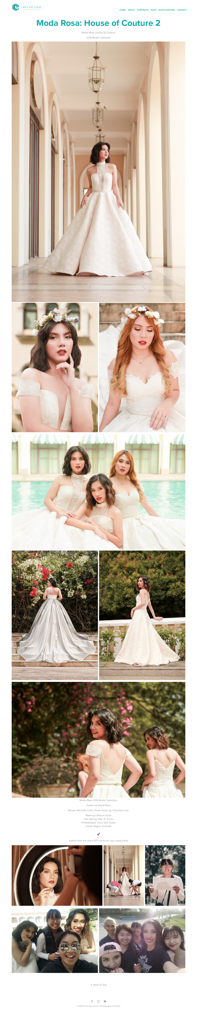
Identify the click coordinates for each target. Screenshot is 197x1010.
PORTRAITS (143, 9)
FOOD (153, 9)
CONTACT (182, 9)
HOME (122, 9)
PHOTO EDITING (166, 9)
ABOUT (131, 9)
